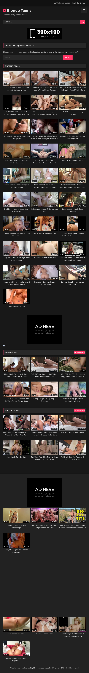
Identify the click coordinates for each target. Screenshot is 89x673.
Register (82, 3)
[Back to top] (81, 666)
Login (74, 3)
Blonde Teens (18, 10)
